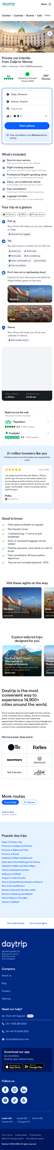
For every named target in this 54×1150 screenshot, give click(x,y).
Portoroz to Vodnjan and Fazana (17, 846)
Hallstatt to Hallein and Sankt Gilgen (19, 866)
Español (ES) (22, 1118)
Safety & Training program (13, 1138)
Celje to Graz (8, 812)
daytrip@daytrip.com (17, 1039)
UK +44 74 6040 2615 (17, 1031)
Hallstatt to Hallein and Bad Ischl (17, 858)
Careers (6, 991)
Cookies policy (21, 1135)
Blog (4, 983)
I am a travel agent (38, 923)
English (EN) (7, 1118)
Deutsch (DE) (37, 1118)
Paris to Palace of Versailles (14, 898)
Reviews (46, 78)
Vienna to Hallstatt (10, 902)
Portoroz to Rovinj (10, 854)
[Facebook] (5, 1089)
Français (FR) (7, 1122)
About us (6, 975)
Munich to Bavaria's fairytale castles (19, 890)
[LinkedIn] (23, 1089)
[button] (27, 484)
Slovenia (30, 15)
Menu (44, 4)
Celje (39, 15)
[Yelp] (23, 1100)
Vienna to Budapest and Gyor (15, 870)
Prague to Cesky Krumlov (14, 878)
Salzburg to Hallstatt (11, 874)
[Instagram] (14, 1089)
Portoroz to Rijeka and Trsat (15, 850)
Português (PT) (24, 1122)
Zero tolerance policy (35, 1138)
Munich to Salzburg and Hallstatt (17, 894)
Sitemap (6, 998)
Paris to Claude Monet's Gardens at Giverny (22, 882)
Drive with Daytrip (15, 923)
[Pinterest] (5, 1100)
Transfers (6, 15)
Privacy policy (35, 1135)
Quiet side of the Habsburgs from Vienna (21, 862)
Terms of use (7, 1135)
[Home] (8, 4)
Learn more (8, 615)
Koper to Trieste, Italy (12, 842)
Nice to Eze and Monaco (13, 886)
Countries (18, 15)
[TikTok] (14, 1100)
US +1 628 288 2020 (16, 1023)
